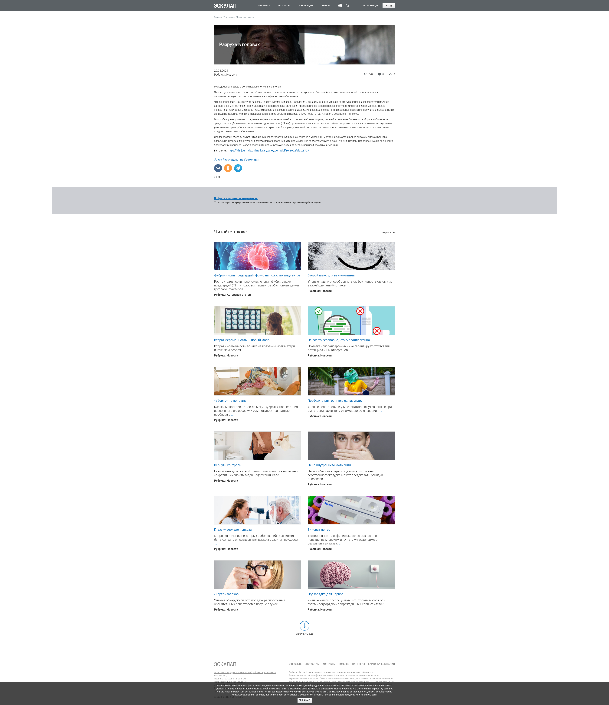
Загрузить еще (304, 633)
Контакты (329, 663)
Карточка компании (381, 663)
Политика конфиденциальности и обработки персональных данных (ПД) (245, 674)
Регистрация (371, 5)
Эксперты (284, 5)
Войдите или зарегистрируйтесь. (236, 198)
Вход (389, 5)
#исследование (233, 159)
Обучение (264, 5)
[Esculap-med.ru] (225, 664)
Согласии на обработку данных (374, 688)
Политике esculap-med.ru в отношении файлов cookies (321, 688)
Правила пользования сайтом (230, 678)
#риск (218, 159)
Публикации (305, 5)
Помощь (343, 663)
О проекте (295, 663)
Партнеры (358, 663)
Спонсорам (312, 663)
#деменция (251, 159)
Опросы (325, 5)
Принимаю (304, 700)
